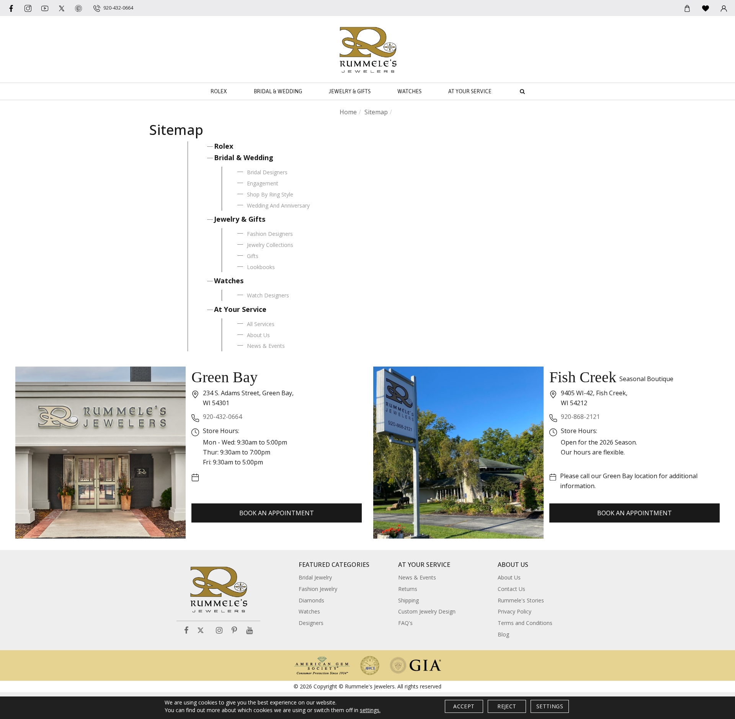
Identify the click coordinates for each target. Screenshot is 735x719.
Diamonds (311, 600)
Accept (463, 706)
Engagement (262, 183)
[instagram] (28, 8)
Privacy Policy (514, 611)
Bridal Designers (267, 172)
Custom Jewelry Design (427, 611)
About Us (258, 335)
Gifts (252, 256)
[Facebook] (11, 8)
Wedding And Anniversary (278, 205)
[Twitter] (61, 8)
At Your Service (470, 91)
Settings (549, 706)
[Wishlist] (705, 8)
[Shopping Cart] (687, 8)
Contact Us (511, 588)
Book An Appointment (276, 513)
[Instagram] (219, 630)
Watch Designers (268, 295)
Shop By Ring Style (270, 194)
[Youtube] (44, 8)
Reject (506, 706)
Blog (503, 634)
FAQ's (405, 622)
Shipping (408, 600)
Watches (409, 91)
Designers (311, 622)
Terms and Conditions (525, 622)
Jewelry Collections (270, 244)
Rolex (219, 91)
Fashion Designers (270, 233)
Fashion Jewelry (318, 588)
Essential (302, 361)
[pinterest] (78, 8)
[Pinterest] (234, 630)
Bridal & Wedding (278, 91)
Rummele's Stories (521, 600)
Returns (407, 588)
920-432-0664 (222, 416)
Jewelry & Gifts (350, 91)
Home (348, 112)
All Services (260, 324)
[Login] (724, 8)
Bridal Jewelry (315, 577)
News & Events (266, 345)
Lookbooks (261, 267)
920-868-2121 (580, 416)
